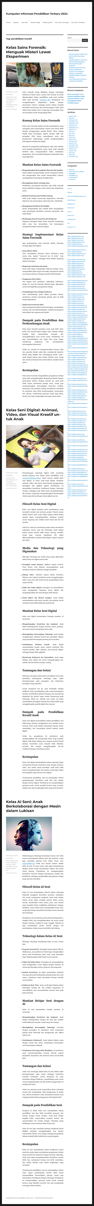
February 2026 (73, 120)
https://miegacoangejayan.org (76, 282)
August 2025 (72, 129)
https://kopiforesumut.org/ (75, 240)
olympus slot (71, 204)
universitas (72, 179)
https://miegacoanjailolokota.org (77, 459)
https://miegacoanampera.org (76, 309)
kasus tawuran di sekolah (76, 171)
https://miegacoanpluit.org (75, 336)
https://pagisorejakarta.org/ (75, 255)
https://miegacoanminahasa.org (77, 357)
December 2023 (73, 156)
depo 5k (69, 192)
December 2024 (73, 145)
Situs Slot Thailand (78, 22)
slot (68, 223)
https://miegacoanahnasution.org (77, 280)
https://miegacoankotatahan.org (77, 305)
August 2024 (72, 151)
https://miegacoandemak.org (76, 469)
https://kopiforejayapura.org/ (76, 242)
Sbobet (16, 22)
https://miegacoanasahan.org (76, 440)
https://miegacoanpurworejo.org (77, 453)
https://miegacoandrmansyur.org (77, 494)
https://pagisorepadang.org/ (75, 265)
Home (8, 22)
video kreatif (13, 485)
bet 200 (69, 188)
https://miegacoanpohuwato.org (77, 384)
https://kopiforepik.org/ (74, 271)
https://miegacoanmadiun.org (76, 492)
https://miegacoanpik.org (75, 334)
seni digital (9, 481)
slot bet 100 (70, 215)
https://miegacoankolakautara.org (77, 338)
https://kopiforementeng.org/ (76, 269)
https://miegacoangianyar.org (76, 359)
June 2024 (72, 152)
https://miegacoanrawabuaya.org (77, 323)
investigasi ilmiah (11, 99)
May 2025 (72, 135)
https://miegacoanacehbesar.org (77, 426)
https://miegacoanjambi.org (78, 353)
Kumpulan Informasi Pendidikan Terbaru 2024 (37, 13)
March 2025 (72, 139)
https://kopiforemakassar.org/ (76, 276)
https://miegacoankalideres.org (76, 328)
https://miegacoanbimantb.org (76, 411)
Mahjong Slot (47, 22)
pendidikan (9, 94)
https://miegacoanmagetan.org (76, 421)
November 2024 (73, 147)
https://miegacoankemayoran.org (77, 315)
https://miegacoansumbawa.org (76, 455)
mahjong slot (71, 219)
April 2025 (72, 137)
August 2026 (72, 116)
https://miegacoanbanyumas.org (77, 390)
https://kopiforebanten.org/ (75, 236)
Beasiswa (71, 169)
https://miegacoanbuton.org (75, 434)
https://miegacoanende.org (75, 296)
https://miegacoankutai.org (75, 457)
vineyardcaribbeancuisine (31, 478)
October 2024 (73, 149)
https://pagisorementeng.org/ (76, 259)
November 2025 (73, 124)
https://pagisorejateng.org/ (75, 267)
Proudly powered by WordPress (44, 1198)
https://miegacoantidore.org (75, 300)
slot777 (69, 211)
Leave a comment (11, 109)
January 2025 (73, 143)
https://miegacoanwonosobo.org (77, 307)
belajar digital (10, 860)
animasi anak (10, 478)
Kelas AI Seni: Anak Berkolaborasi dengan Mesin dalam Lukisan (33, 806)
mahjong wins (45, 100)
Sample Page (35, 22)
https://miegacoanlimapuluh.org (77, 472)
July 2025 (71, 131)
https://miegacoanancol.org (75, 484)
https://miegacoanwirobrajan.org (77, 371)
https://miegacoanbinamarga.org (77, 311)
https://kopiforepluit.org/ (75, 273)
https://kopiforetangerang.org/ (76, 250)
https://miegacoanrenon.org (75, 286)
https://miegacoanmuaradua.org (78, 342)
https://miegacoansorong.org (76, 355)
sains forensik (10, 106)
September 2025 (73, 128)
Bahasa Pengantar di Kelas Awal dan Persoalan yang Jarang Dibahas (78, 56)
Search (69, 38)
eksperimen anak (11, 97)
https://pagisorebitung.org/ (75, 263)
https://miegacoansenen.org (75, 313)
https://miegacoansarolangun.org (77, 470)
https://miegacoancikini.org (75, 321)
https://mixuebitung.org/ (74, 244)
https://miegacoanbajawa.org (76, 397)
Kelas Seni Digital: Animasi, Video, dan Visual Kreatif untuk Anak (33, 414)
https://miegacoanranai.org (75, 303)
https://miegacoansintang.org (76, 288)
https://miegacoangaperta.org (78, 369)
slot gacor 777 (71, 227)
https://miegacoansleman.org (76, 361)
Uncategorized (73, 177)
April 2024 (72, 154)
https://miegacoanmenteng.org (77, 332)
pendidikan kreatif (11, 104)
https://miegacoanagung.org (75, 298)
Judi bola (24, 22)
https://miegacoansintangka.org (77, 396)
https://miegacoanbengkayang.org (77, 474)
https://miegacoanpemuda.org (76, 284)
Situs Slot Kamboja (62, 22)
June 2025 (72, 133)
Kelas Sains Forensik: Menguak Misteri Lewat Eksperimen (28, 52)
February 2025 (73, 141)
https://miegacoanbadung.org (76, 422)
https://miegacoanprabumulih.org (77, 294)
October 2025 (73, 126)
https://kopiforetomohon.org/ (76, 275)
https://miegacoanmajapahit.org (77, 374)
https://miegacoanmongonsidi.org (77, 365)
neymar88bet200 (28, 863)
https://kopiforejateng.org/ (75, 238)
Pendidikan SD (73, 175)
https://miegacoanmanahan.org (76, 378)
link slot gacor (71, 200)
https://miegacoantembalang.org (77, 373)
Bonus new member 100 (74, 94)
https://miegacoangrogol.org (77, 326)
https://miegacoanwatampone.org (77, 449)
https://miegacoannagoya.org (76, 363)
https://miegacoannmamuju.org (76, 413)
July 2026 (71, 118)
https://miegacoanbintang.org (76, 394)
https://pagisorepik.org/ (74, 252)
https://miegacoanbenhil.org (77, 319)
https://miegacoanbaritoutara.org (77, 451)
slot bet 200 (70, 208)
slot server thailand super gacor (76, 196)
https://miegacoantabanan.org (76, 424)
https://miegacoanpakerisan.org (77, 490)
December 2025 (73, 122)
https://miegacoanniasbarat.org (76, 419)
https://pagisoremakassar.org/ (76, 253)
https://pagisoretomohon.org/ (76, 261)
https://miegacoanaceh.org (75, 301)
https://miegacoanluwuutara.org (77, 428)
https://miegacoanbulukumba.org (77, 392)
